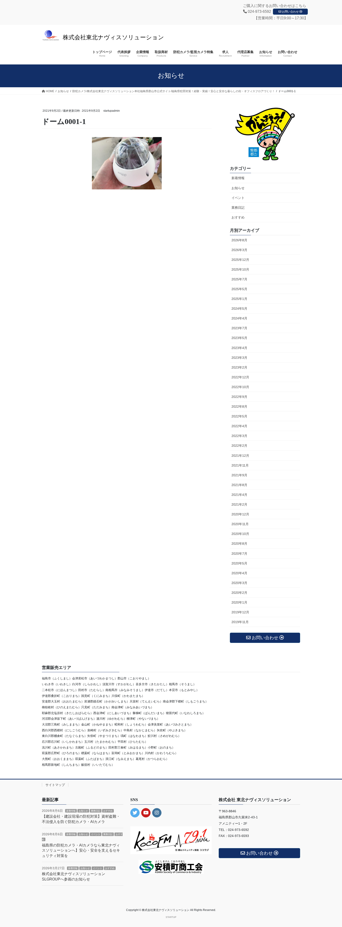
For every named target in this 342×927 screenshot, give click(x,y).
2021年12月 (240, 455)
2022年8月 (239, 406)
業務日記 (238, 207)
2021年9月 (239, 475)
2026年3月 (239, 250)
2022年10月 (240, 387)
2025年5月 (239, 289)
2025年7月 (239, 279)
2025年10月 (240, 269)
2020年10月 (240, 534)
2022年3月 (239, 436)
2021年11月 (240, 465)
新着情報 (238, 178)
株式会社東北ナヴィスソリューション (113, 37)
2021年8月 (239, 485)
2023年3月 (239, 357)
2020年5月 (239, 563)
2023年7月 (239, 328)
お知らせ (238, 188)
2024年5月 (239, 308)
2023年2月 (239, 367)
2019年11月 (240, 622)
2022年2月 (239, 445)
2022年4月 (239, 426)
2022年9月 (239, 397)
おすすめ (238, 217)
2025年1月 (239, 299)
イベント (238, 198)
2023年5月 (239, 338)
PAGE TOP (330, 895)
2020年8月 (239, 543)
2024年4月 (239, 318)
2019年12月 (240, 612)
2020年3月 (239, 583)
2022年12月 (240, 377)
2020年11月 (240, 524)
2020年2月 (239, 592)
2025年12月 (240, 260)
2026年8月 (239, 240)
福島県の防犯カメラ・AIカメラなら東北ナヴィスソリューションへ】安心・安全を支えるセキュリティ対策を (81, 850)
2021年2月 (239, 504)
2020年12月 (240, 514)
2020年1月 (239, 602)
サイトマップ (55, 785)
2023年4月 (239, 348)
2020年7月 (239, 553)
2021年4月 (239, 495)
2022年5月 (239, 416)
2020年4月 (239, 573)
